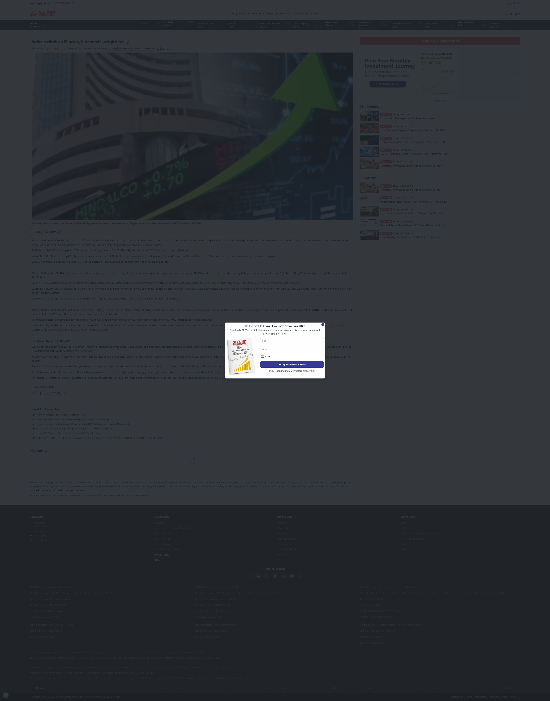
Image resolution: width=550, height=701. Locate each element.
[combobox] (263, 356)
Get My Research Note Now (291, 364)
